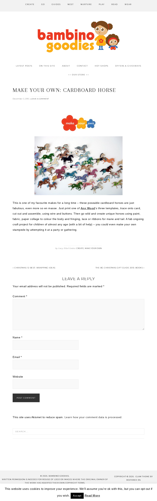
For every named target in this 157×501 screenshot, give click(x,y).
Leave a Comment (39, 99)
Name (17, 337)
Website (18, 376)
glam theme (143, 476)
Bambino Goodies (78, 36)
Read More (92, 495)
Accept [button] (77, 495)
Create (80, 248)
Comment (20, 296)
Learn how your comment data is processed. (94, 417)
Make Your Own (93, 248)
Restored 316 (133, 480)
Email (17, 357)
